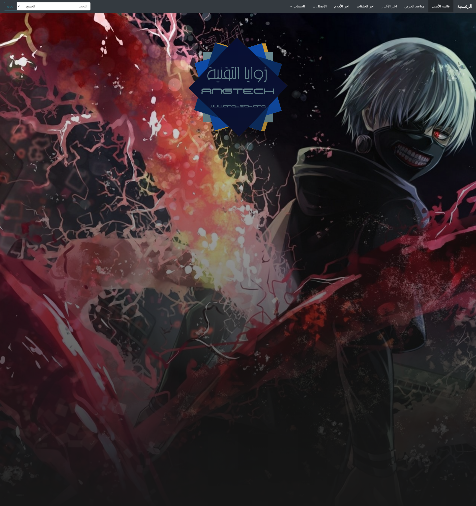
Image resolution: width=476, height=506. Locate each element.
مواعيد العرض (414, 6)
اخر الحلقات (365, 6)
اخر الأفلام (341, 6)
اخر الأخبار (389, 6)
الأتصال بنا (319, 6)
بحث (10, 6)
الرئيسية (464, 6)
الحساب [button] (299, 6)
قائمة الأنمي (441, 6)
